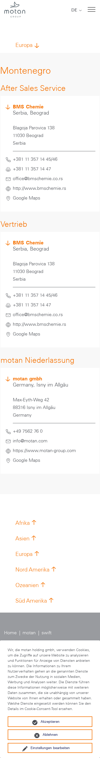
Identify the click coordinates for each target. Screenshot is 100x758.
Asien (22, 538)
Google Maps (26, 198)
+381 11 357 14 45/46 (35, 159)
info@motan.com (30, 441)
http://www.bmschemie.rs (39, 188)
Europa (24, 45)
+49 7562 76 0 (28, 431)
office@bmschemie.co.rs (38, 178)
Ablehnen (50, 734)
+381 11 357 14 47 (32, 169)
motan (29, 633)
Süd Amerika (31, 600)
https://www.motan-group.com (44, 450)
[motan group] (14, 9)
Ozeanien (27, 585)
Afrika (22, 522)
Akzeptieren (50, 721)
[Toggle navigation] (91, 9)
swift (47, 633)
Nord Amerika (32, 569)
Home (10, 633)
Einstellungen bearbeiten (50, 747)
